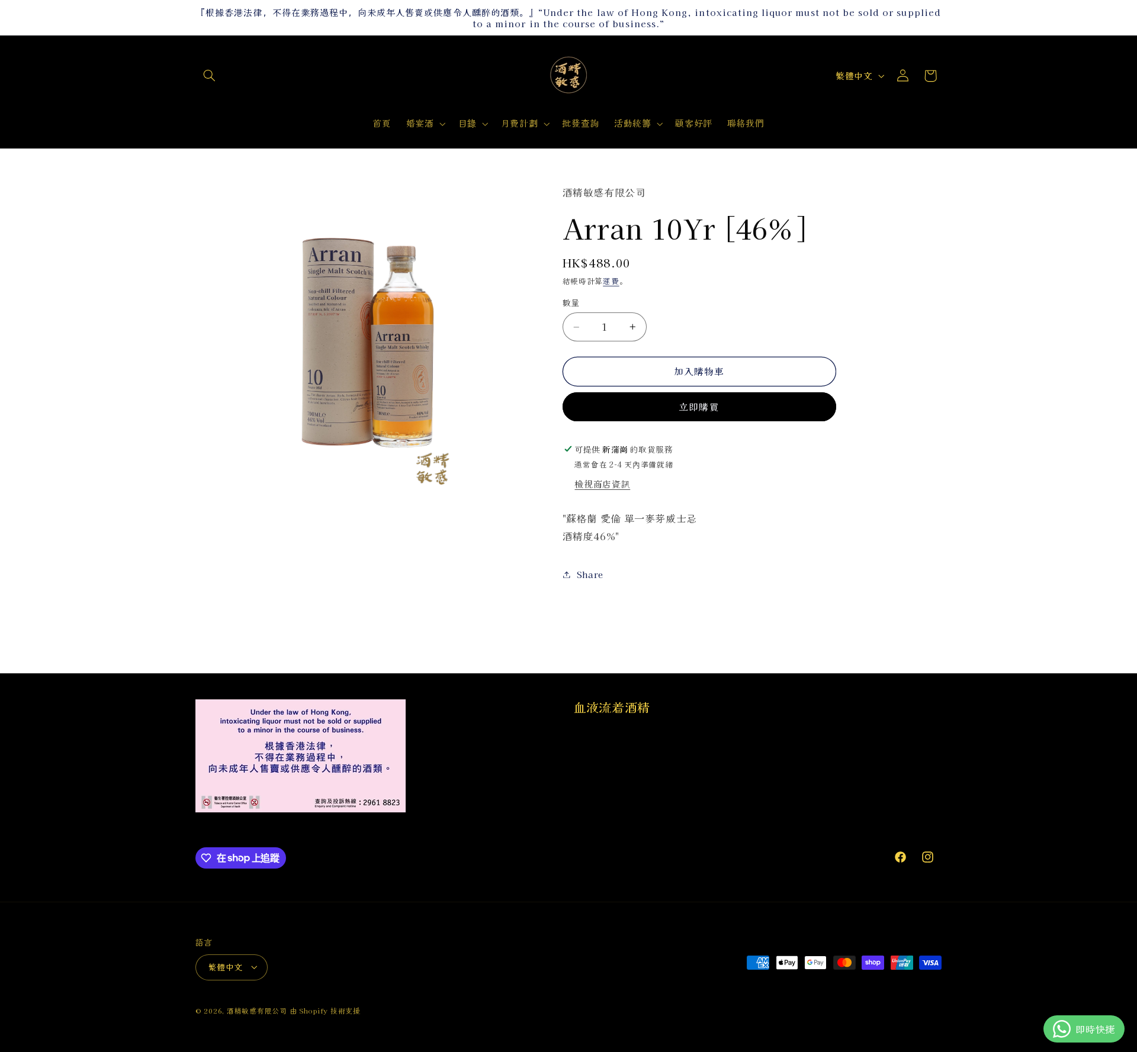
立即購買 (699, 407)
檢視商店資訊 (602, 483)
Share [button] (590, 574)
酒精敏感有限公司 (257, 1010)
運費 (611, 280)
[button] (209, 75)
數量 (571, 303)
